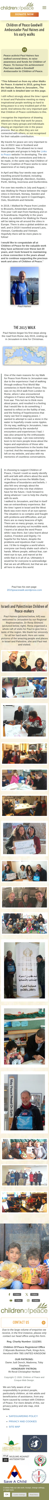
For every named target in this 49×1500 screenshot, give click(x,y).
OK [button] (7, 1494)
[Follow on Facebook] (9, 1294)
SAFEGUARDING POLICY (23, 1416)
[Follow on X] (26, 1294)
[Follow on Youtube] (10, 1300)
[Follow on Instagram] (28, 1300)
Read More (34, 1495)
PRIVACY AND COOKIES (23, 1421)
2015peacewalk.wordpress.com (24, 590)
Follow (17, 1294)
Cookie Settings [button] (19, 1495)
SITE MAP (14, 1426)
